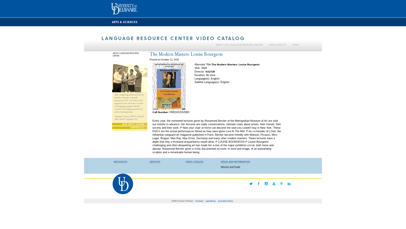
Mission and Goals (230, 167)
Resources (120, 161)
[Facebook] (258, 183)
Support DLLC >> (138, 127)
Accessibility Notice (225, 201)
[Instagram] (266, 183)
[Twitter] (251, 183)
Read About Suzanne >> (134, 124)
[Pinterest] (281, 183)
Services (155, 161)
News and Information (235, 161)
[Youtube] (273, 183)
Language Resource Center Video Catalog (173, 38)
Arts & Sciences (125, 22)
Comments (199, 201)
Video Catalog (194, 161)
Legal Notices (211, 201)
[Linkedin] (289, 183)
